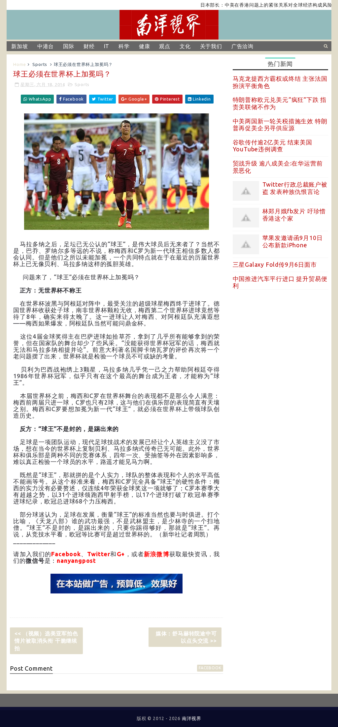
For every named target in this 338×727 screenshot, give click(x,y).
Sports (39, 64)
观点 (164, 46)
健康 (144, 46)
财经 (89, 46)
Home (19, 64)
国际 (68, 46)
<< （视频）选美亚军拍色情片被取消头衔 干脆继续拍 (46, 640)
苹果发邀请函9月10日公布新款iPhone (292, 241)
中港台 (45, 46)
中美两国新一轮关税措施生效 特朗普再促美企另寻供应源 (280, 125)
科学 (124, 46)
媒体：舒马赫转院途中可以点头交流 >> (186, 637)
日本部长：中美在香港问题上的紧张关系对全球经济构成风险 (252, 5)
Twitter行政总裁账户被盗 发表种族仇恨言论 (294, 188)
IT (107, 46)
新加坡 (19, 46)
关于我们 (211, 46)
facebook (210, 668)
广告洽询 (242, 46)
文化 (185, 46)
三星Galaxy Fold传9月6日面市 (275, 264)
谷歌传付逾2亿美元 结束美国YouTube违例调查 (272, 146)
